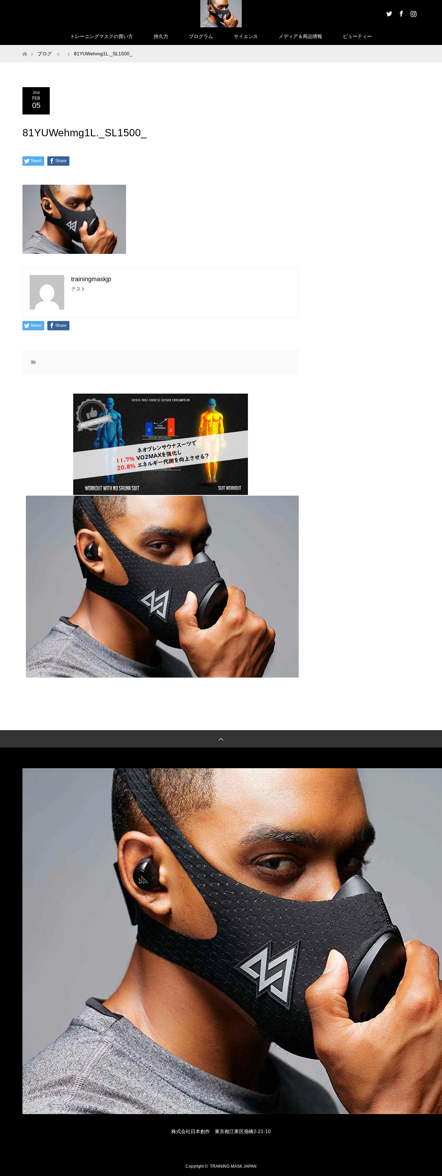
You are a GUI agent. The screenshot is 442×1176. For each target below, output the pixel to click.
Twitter (388, 12)
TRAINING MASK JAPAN (233, 1166)
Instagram (412, 12)
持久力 (161, 36)
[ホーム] (24, 47)
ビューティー (357, 36)
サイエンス (246, 36)
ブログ (44, 53)
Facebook (400, 12)
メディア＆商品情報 (300, 36)
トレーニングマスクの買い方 (101, 36)
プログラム (201, 36)
